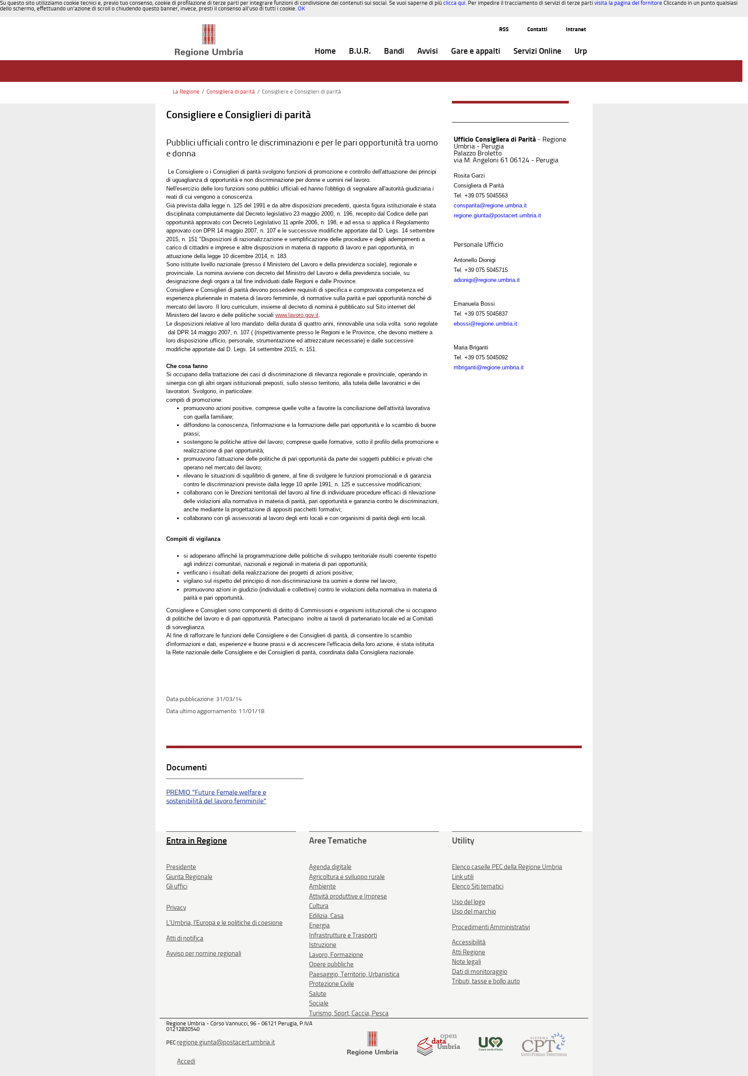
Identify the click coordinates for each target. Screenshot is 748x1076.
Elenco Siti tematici (477, 886)
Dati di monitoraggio (479, 972)
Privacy (176, 907)
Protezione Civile (331, 984)
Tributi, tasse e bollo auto (486, 981)
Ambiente (322, 886)
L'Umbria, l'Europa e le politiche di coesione (224, 923)
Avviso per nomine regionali (203, 953)
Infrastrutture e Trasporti (343, 935)
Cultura (319, 906)
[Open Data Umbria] (438, 1043)
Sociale (319, 1003)
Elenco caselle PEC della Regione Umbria (507, 867)
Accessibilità (469, 942)
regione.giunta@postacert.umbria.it (497, 215)
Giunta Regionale (189, 877)
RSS (504, 29)
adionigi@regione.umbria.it (487, 280)
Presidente (181, 867)
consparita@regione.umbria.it (490, 205)
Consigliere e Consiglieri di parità (301, 91)
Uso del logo (468, 902)
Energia (319, 925)
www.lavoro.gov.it (297, 315)
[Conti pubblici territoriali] (544, 1043)
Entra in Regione (196, 840)
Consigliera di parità (230, 91)
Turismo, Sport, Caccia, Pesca (349, 1013)
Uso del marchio (474, 911)
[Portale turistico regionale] (491, 1043)
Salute (317, 994)
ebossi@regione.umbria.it (485, 323)
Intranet (576, 29)
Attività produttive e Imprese (348, 896)
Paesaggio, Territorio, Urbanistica (354, 974)
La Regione (186, 91)
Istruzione (322, 945)
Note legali (466, 962)
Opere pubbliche (331, 964)
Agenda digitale (330, 867)
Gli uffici (176, 886)
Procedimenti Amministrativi (491, 927)
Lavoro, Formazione (336, 955)
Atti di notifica (184, 938)
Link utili (463, 877)
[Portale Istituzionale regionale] (372, 1043)
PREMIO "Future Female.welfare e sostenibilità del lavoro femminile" (216, 796)
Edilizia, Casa (326, 916)
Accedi (186, 1061)
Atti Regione (468, 952)
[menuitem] (325, 51)
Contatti (537, 29)
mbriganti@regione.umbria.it (489, 367)
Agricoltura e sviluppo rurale (347, 877)
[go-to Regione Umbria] (208, 28)
